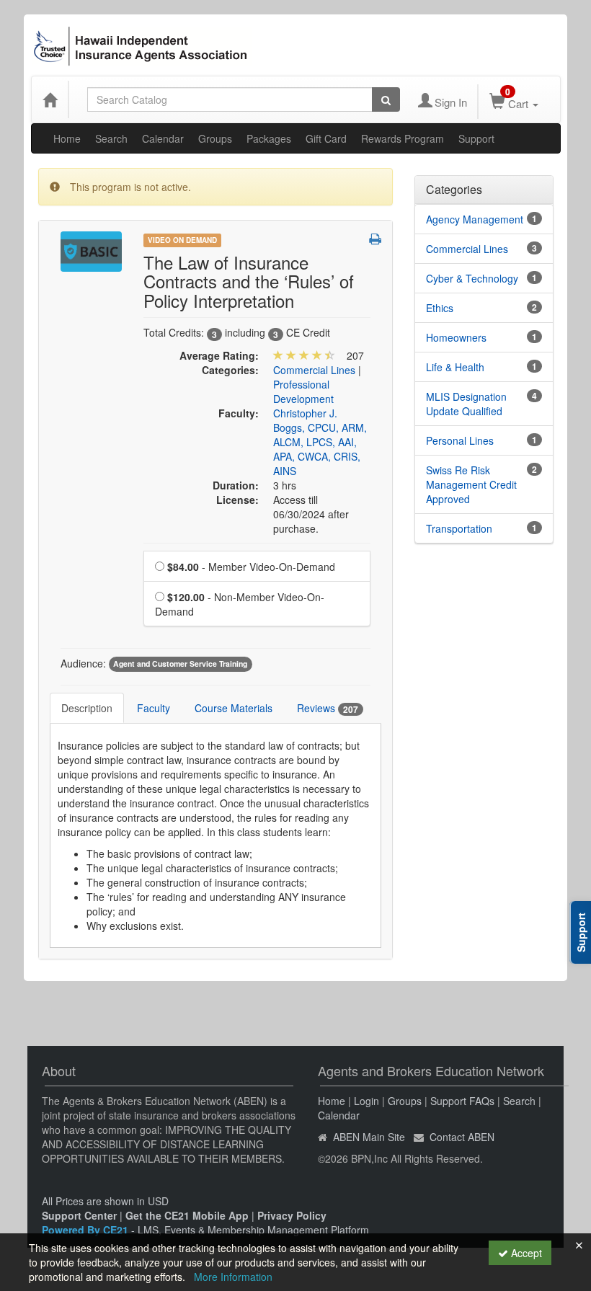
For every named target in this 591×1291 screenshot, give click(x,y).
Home (67, 138)
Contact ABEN (462, 1137)
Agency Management (474, 219)
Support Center (79, 1215)
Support (476, 138)
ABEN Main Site (369, 1137)
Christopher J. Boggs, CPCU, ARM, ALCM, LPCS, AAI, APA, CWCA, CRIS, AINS (320, 442)
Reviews (327, 708)
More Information (233, 1276)
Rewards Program (402, 138)
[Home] (50, 99)
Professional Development (303, 391)
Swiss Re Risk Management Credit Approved (471, 484)
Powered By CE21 (86, 1230)
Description (86, 708)
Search (111, 138)
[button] (375, 238)
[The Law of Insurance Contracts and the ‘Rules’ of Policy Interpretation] (91, 250)
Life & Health (455, 367)
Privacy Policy (291, 1215)
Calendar (163, 138)
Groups (215, 138)
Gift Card (326, 138)
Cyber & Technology (472, 278)
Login (366, 1100)
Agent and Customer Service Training (180, 664)
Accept (525, 1253)
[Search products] (386, 99)
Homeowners (456, 337)
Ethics (439, 308)
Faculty (153, 708)
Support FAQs (462, 1100)
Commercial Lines (314, 370)
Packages (268, 138)
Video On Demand (182, 240)
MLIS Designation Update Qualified (466, 403)
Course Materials (233, 708)
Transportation (459, 528)
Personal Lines (460, 440)
